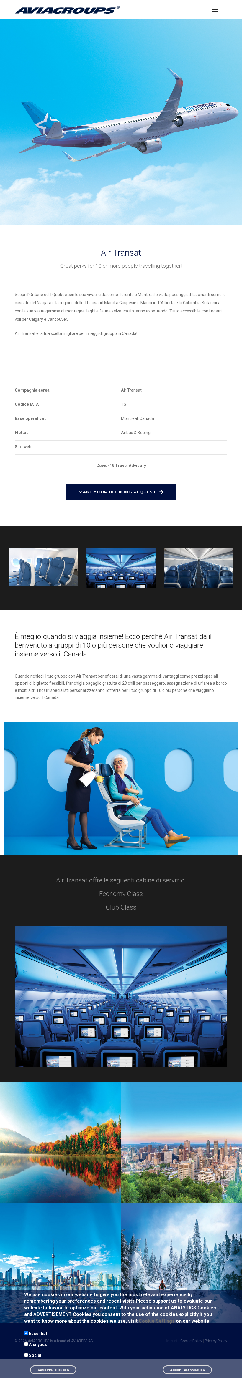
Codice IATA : (28, 404)
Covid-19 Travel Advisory (121, 465)
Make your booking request (118, 492)
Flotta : (21, 432)
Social (35, 1355)
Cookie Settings (157, 1321)
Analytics (38, 1344)
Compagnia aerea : (33, 390)
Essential (38, 1333)
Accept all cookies (187, 1369)
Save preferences (53, 1369)
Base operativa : (30, 418)
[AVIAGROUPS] (67, 10)
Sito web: (23, 446)
